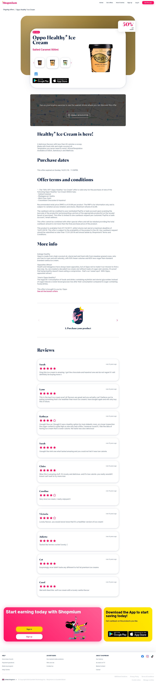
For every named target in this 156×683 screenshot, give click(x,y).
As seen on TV (100, 662)
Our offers (109, 2)
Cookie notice (136, 680)
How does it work (7, 659)
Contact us (50, 666)
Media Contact (100, 666)
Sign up (129, 2)
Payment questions (8, 662)
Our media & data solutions (55, 659)
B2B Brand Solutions (121, 676)
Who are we (50, 662)
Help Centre (6, 669)
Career (98, 669)
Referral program (7, 666)
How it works (120, 2)
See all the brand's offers (47, 291)
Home (101, 2)
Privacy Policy (134, 676)
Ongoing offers (8, 9)
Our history (99, 659)
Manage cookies (148, 680)
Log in (137, 2)
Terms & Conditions (148, 676)
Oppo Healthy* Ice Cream (25, 10)
